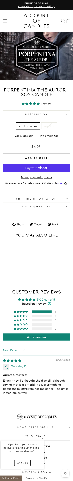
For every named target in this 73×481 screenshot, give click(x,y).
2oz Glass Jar (28, 126)
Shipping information (36, 198)
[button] (31, 103)
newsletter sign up (35, 427)
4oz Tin (49, 126)
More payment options (36, 177)
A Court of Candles (36, 20)
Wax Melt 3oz (49, 135)
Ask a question (36, 206)
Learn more (22, 463)
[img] (12, 360)
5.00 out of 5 (46, 299)
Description (36, 114)
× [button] (42, 438)
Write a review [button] (36, 337)
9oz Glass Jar (24, 135)
